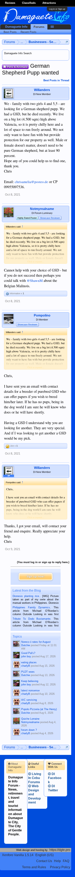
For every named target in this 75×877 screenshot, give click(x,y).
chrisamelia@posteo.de (31, 181)
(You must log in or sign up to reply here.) (43, 562)
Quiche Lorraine (30, 718)
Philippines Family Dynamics (31, 607)
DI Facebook (54, 778)
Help (57, 861)
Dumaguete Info (16, 26)
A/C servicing (29, 699)
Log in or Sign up (57, 9)
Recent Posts (28, 31)
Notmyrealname (42, 209)
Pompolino (42, 315)
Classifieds (29, 2)
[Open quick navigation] (66, 42)
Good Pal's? (28, 653)
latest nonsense (30, 690)
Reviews (10, 2)
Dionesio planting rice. (26, 596)
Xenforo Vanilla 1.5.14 (17, 855)
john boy (26, 656)
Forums (39, 26)
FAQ (66, 861)
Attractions (49, 2)
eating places (29, 662)
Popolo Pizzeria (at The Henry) (39, 709)
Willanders (42, 90)
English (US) (44, 855)
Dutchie (25, 645)
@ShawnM (35, 280)
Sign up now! (36, 576)
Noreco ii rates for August (36, 641)
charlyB (25, 665)
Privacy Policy (60, 867)
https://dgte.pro (59, 850)
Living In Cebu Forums (34, 778)
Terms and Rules (34, 867)
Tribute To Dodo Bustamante (31, 618)
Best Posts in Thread (56, 80)
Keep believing (29, 681)
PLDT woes (28, 671)
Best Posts (10, 31)
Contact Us (44, 861)
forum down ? (29, 729)
